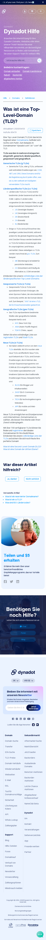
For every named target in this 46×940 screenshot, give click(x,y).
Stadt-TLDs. (27, 337)
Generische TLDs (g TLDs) (16, 163)
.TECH (17, 399)
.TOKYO (18, 330)
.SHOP (17, 392)
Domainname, (23, 140)
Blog (23, 639)
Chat (24, 626)
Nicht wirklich (32, 479)
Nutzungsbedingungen (23, 911)
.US (16, 210)
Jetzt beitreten (33, 707)
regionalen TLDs (11, 337)
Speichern (36, 130)
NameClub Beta (31, 803)
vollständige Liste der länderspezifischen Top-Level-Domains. (23, 277)
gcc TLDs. (31, 254)
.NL (16, 224)
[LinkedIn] (21, 719)
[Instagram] (17, 719)
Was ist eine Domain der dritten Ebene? (20, 449)
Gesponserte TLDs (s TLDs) (16, 284)
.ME (16, 261)
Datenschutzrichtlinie (23, 906)
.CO (16, 268)
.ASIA (17, 327)
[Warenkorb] (32, 11)
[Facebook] (13, 719)
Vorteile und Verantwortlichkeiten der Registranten (23, 920)
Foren (23, 633)
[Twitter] (25, 719)
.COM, (39, 170)
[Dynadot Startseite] (4, 11)
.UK (16, 213)
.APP (16, 406)
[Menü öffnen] (40, 11)
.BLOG (17, 385)
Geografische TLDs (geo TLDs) (18, 309)
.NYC (17, 323)
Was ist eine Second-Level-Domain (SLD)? (22, 446)
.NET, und (13, 173)
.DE (16, 217)
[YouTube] (28, 719)
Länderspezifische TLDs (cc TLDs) (20, 188)
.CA (16, 220)
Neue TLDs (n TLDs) (12, 342)
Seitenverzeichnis (32, 835)
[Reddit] (33, 719)
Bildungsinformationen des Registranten (23, 915)
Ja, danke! (12, 479)
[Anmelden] (25, 11)
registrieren (18, 430)
